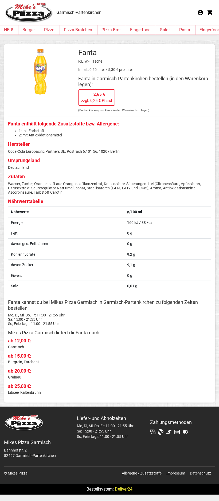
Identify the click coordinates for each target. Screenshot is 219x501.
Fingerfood (140, 29)
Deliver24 (123, 489)
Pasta (184, 29)
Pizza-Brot (111, 29)
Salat (165, 29)
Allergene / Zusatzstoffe (142, 473)
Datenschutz (200, 473)
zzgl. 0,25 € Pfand (96, 97)
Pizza (49, 29)
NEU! (8, 29)
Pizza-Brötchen (78, 29)
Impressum (175, 473)
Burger (28, 29)
